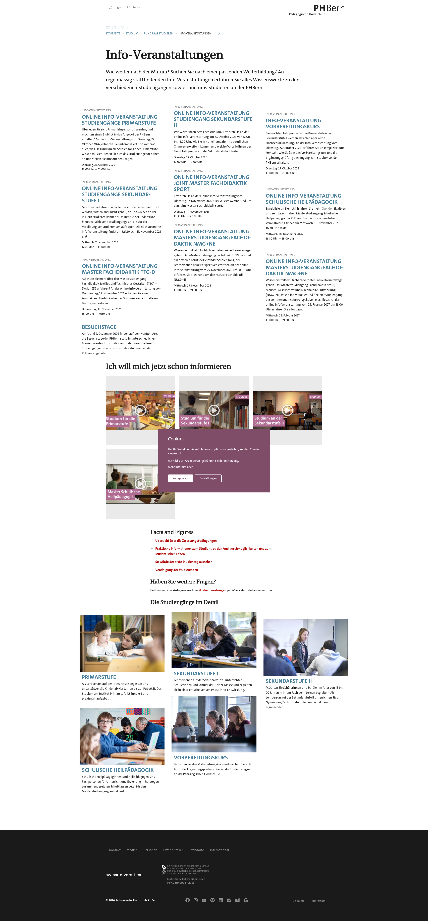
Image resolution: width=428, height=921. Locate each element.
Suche (136, 7)
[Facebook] (187, 900)
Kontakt (115, 850)
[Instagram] (196, 900)
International (219, 850)
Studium (115, 27)
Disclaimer (299, 901)
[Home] (316, 10)
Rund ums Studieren (158, 33)
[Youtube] (204, 900)
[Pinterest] (212, 900)
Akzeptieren (180, 478)
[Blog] (237, 900)
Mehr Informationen (180, 467)
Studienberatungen (212, 590)
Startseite (113, 33)
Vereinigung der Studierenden (176, 570)
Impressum (318, 901)
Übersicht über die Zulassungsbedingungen (186, 540)
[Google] (246, 900)
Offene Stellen (173, 850)
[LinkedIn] (221, 900)
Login (118, 7)
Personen (150, 850)
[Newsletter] (229, 900)
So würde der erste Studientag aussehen (183, 562)
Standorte (197, 850)
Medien (132, 850)
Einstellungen (208, 478)
